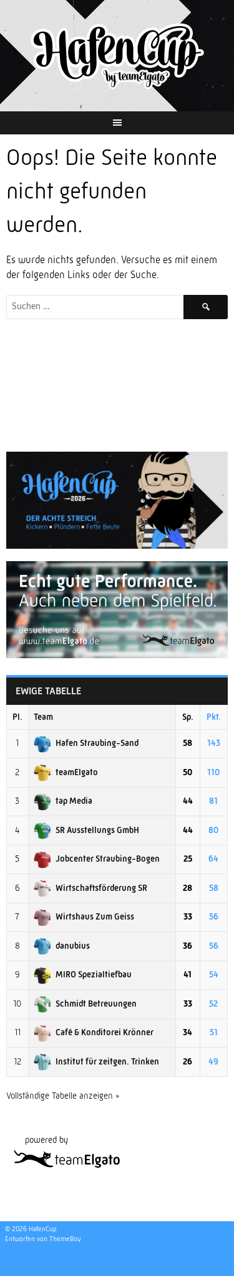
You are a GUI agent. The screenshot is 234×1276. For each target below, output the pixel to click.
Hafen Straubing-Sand (97, 743)
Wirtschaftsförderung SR (101, 888)
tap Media (74, 801)
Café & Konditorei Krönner (105, 1032)
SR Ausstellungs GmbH (97, 830)
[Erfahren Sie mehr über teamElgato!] (117, 655)
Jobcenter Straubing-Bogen (108, 859)
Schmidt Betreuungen (96, 1003)
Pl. (17, 717)
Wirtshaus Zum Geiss (95, 916)
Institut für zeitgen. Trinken (107, 1061)
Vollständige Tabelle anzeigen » (63, 1096)
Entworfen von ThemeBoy (42, 1239)
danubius (73, 946)
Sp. (187, 717)
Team (43, 717)
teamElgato (77, 772)
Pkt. (214, 717)
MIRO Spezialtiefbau (94, 974)
